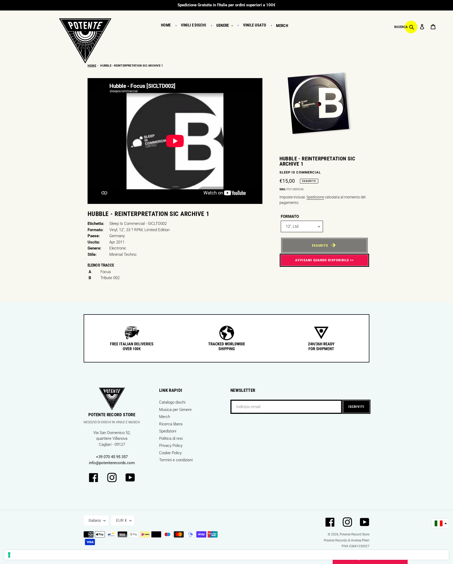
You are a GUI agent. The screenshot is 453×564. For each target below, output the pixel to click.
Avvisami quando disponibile (322, 260)
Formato (290, 216)
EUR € (121, 520)
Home (92, 65)
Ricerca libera (170, 424)
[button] (440, 523)
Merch (164, 416)
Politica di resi (171, 438)
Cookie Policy (170, 453)
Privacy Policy (170, 445)
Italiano (95, 520)
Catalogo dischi (172, 402)
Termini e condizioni (176, 460)
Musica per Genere (175, 409)
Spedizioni (167, 431)
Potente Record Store (354, 534)
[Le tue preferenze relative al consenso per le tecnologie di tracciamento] (226, 555)
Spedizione (315, 197)
